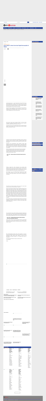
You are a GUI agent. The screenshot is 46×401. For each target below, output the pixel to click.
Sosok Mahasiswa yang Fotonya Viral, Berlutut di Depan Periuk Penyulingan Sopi (17, 319)
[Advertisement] (21, 16)
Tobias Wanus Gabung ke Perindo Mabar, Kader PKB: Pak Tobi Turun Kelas (20, 350)
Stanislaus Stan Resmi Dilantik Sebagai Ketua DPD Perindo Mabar (29, 350)
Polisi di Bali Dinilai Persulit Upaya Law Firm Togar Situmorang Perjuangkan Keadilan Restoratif (26, 334)
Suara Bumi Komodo (6, 44)
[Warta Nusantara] (9, 25)
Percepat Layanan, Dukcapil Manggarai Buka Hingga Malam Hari (39, 99)
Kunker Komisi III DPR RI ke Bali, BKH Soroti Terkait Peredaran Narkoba (10, 292)
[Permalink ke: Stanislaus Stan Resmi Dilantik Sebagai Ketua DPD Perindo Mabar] (24, 350)
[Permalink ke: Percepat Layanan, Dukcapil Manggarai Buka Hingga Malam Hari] (8, 317)
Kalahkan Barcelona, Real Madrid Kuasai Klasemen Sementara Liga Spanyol (21, 292)
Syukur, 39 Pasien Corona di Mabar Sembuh (9, 299)
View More (17, 392)
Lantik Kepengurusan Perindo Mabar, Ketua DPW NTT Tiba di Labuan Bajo (10, 371)
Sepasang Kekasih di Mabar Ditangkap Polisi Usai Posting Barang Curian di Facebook (20, 371)
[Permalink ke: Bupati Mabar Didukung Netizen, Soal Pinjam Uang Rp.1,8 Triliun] (8, 327)
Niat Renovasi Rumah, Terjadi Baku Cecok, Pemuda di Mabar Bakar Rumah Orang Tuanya (10, 350)
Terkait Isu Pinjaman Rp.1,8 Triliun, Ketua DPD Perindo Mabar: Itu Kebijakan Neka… (39, 106)
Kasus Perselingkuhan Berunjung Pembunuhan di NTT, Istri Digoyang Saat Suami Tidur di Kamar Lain (8, 343)
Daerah (19, 352)
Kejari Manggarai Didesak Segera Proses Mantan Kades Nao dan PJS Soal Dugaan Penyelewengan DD (17, 331)
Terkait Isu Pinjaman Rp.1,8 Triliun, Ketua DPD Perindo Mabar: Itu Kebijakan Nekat (26, 323)
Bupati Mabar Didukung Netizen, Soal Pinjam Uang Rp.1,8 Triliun (39, 110)
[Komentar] (8, 49)
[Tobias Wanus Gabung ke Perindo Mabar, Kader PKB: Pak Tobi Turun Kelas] (21, 366)
